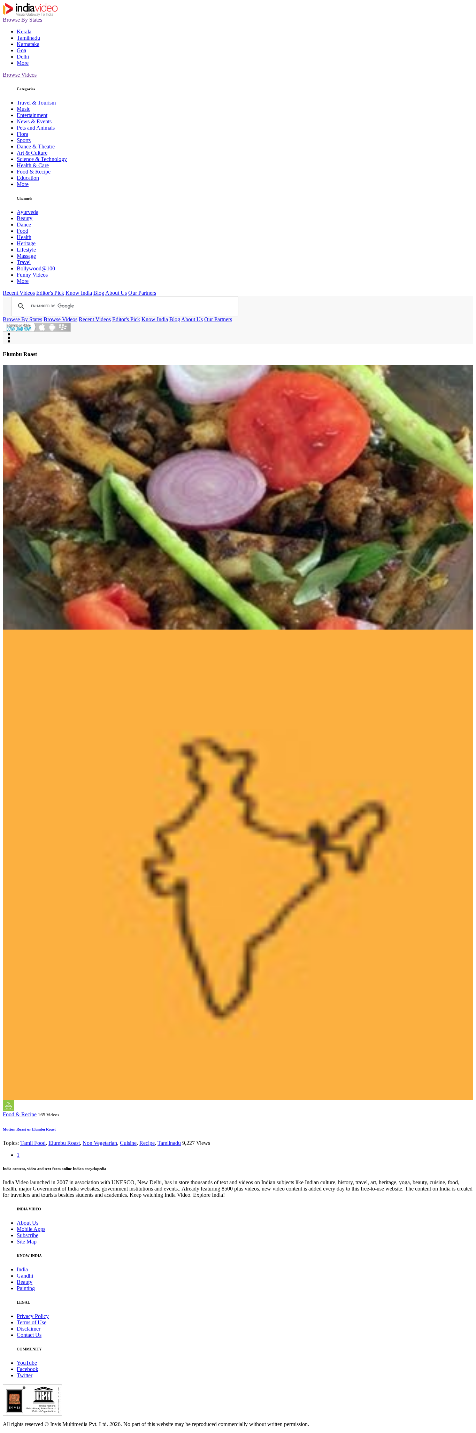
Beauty (24, 218)
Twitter (24, 1375)
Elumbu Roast (64, 1143)
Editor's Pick (50, 293)
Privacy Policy (33, 1316)
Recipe (147, 1143)
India (22, 1269)
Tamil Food (33, 1143)
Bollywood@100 (36, 268)
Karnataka (28, 44)
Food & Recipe (34, 172)
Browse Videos (20, 75)
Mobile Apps (31, 1229)
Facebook (27, 1369)
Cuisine (128, 1143)
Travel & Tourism (36, 103)
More (23, 63)
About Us (116, 293)
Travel (24, 262)
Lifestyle (26, 250)
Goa (21, 50)
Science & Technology (42, 159)
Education (28, 178)
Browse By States (22, 20)
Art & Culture (32, 153)
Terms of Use (31, 1322)
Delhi (23, 57)
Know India (79, 293)
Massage (26, 256)
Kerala (24, 31)
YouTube (27, 1363)
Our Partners (142, 293)
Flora (22, 134)
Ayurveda (27, 212)
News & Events (34, 121)
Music (23, 109)
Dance (24, 225)
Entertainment (32, 115)
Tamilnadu (28, 38)
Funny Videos (32, 275)
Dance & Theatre (36, 146)
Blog (98, 293)
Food (22, 231)
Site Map (27, 1242)
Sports (24, 140)
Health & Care (33, 165)
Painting (26, 1288)
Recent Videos (19, 293)
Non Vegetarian (100, 1143)
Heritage (26, 243)
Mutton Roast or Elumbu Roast (29, 1129)
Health (24, 237)
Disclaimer (28, 1329)
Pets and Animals (36, 128)
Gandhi (25, 1276)
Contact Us (29, 1335)
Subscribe (27, 1235)
